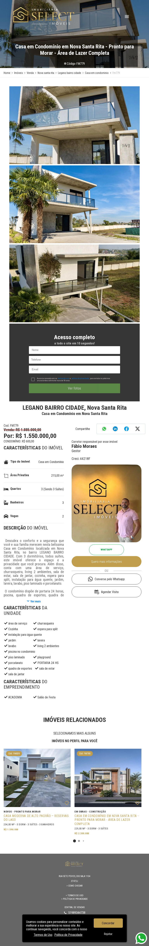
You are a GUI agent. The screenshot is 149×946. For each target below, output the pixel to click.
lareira (41, 640)
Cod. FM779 (11, 425)
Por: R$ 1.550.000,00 (30, 435)
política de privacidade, (80, 378)
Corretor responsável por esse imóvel (94, 442)
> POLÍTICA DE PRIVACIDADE (74, 899)
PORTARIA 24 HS (48, 663)
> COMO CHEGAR (74, 885)
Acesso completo (74, 337)
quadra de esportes (20, 668)
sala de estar (47, 668)
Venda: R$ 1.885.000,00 (22, 429)
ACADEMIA (15, 697)
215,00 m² (57, 475)
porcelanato (15, 663)
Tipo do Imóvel (20, 461)
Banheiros (17, 502)
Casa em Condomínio (51, 462)
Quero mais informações (106, 561)
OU (106, 571)
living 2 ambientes (48, 646)
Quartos (15, 489)
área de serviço (17, 623)
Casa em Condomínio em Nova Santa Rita (74, 413)
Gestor (76, 451)
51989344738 (76, 913)
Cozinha (13, 629)
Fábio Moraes (84, 446)
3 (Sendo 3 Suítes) (52, 489)
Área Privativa (19, 475)
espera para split (47, 629)
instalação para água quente (25, 635)
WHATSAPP (106, 549)
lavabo (12, 646)
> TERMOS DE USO (74, 895)
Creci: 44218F (81, 459)
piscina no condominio (21, 651)
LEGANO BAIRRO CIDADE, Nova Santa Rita (75, 407)
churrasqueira (45, 623)
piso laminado (16, 657)
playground (44, 657)
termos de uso (63, 378)
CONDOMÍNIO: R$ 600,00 (19, 441)
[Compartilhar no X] (137, 429)
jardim (12, 640)
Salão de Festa (46, 697)
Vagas (14, 516)
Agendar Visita (110, 592)
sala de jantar (16, 674)
